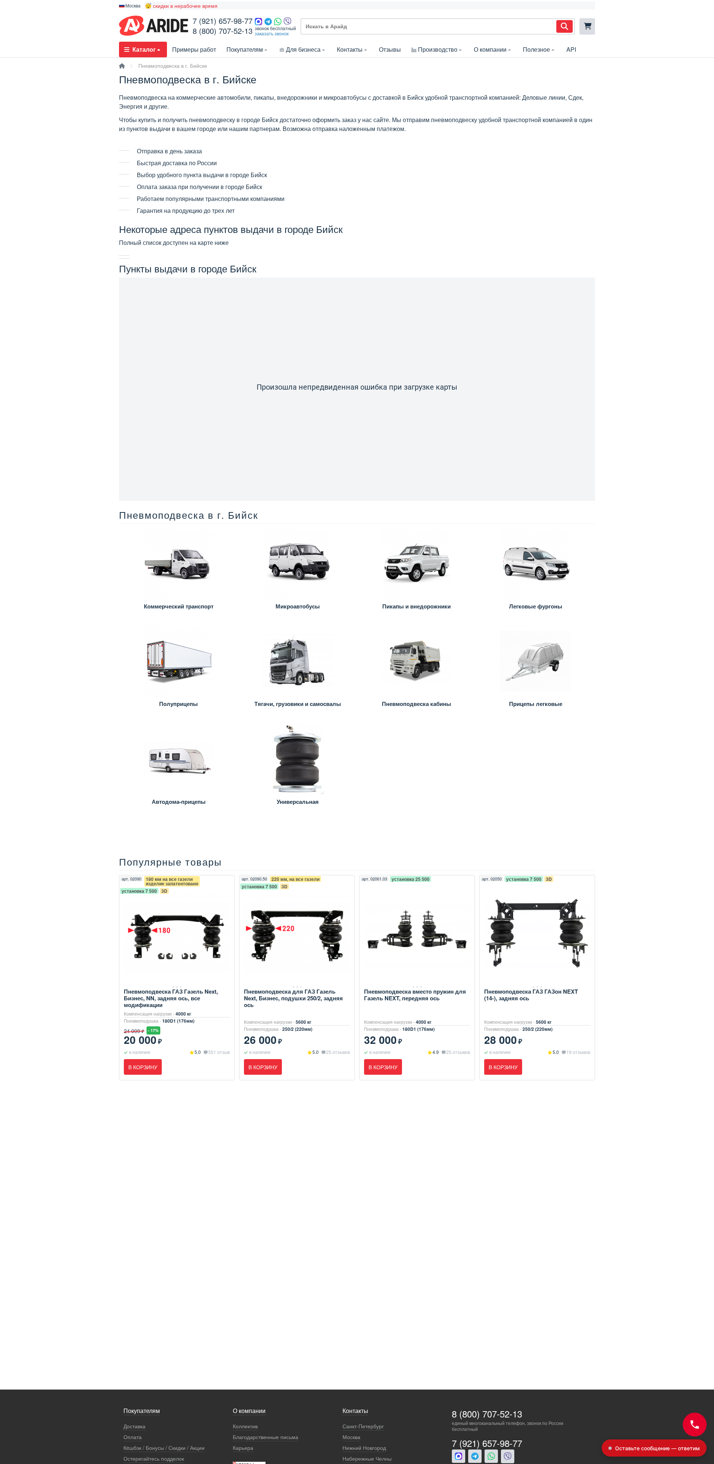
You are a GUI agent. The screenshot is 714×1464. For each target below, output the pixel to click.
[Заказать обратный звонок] (694, 1424)
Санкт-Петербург (363, 1426)
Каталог (144, 49)
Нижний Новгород (364, 1447)
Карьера (243, 1447)
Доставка (134, 1426)
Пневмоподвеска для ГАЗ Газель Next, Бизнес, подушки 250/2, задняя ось (293, 998)
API (571, 49)
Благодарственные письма (265, 1437)
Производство (437, 49)
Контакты (350, 49)
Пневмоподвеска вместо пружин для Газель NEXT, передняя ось (415, 994)
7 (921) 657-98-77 (223, 20)
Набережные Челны (367, 1458)
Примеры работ (194, 49)
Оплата (132, 1437)
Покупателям (244, 49)
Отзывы (390, 49)
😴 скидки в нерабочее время (181, 5)
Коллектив (245, 1426)
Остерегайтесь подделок (153, 1458)
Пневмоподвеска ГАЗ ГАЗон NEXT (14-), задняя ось (531, 994)
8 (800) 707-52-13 (223, 30)
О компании (490, 49)
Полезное (536, 49)
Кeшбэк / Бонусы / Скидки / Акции (164, 1447)
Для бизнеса (303, 49)
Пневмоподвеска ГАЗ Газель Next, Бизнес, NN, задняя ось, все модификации (171, 998)
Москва (351, 1437)
